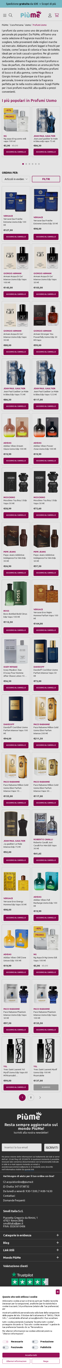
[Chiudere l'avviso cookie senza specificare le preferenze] (58, 1292)
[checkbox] (5, 1341)
